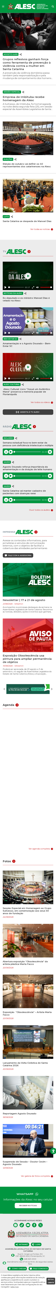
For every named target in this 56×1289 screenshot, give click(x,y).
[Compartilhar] (20, 54)
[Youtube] (28, 1225)
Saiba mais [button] (14, 1287)
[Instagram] (15, 1225)
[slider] (16, 287)
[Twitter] (40, 1225)
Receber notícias (28, 1205)
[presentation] (4, 689)
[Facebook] (34, 1225)
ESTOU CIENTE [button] (51, 1281)
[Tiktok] (22, 1225)
